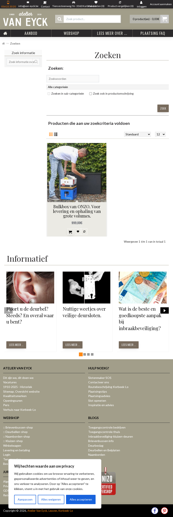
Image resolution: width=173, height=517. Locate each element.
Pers (6, 405)
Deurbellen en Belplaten (104, 450)
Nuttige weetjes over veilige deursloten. (84, 312)
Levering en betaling (16, 450)
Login (6, 454)
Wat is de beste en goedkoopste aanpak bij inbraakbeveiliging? (140, 318)
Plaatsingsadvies (99, 396)
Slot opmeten (97, 400)
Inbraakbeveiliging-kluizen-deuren (110, 436)
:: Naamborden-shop (16, 436)
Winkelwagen (12, 445)
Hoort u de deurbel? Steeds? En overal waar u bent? (30, 315)
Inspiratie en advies (101, 405)
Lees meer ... (16, 344)
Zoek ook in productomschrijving (113, 93)
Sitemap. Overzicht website (21, 391)
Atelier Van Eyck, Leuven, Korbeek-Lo (50, 510)
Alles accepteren (81, 499)
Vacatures (10, 382)
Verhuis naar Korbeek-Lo (19, 409)
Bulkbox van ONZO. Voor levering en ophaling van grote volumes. (77, 211)
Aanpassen (25, 499)
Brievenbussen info (101, 441)
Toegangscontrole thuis (104, 432)
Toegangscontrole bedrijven (107, 427)
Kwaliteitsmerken (15, 396)
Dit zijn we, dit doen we (18, 378)
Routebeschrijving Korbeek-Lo (108, 387)
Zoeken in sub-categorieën (67, 93)
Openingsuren (12, 400)
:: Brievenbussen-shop (18, 427)
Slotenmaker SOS (99, 378)
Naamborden (96, 454)
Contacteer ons (98, 382)
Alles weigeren (51, 499)
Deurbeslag (95, 445)
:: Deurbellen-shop (15, 432)
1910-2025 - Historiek (17, 387)
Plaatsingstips (97, 391)
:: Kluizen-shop (13, 441)
